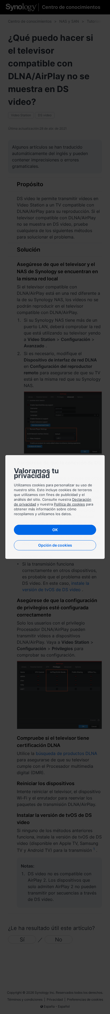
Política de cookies (69, 504)
